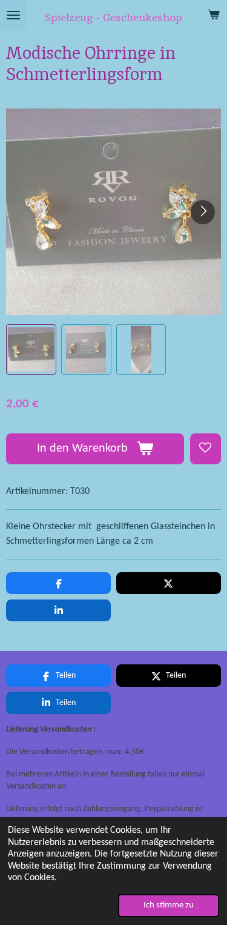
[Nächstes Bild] (203, 212)
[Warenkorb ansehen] (213, 15)
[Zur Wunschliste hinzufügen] (205, 448)
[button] (31, 349)
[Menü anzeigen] (13, 15)
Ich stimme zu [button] (168, 905)
